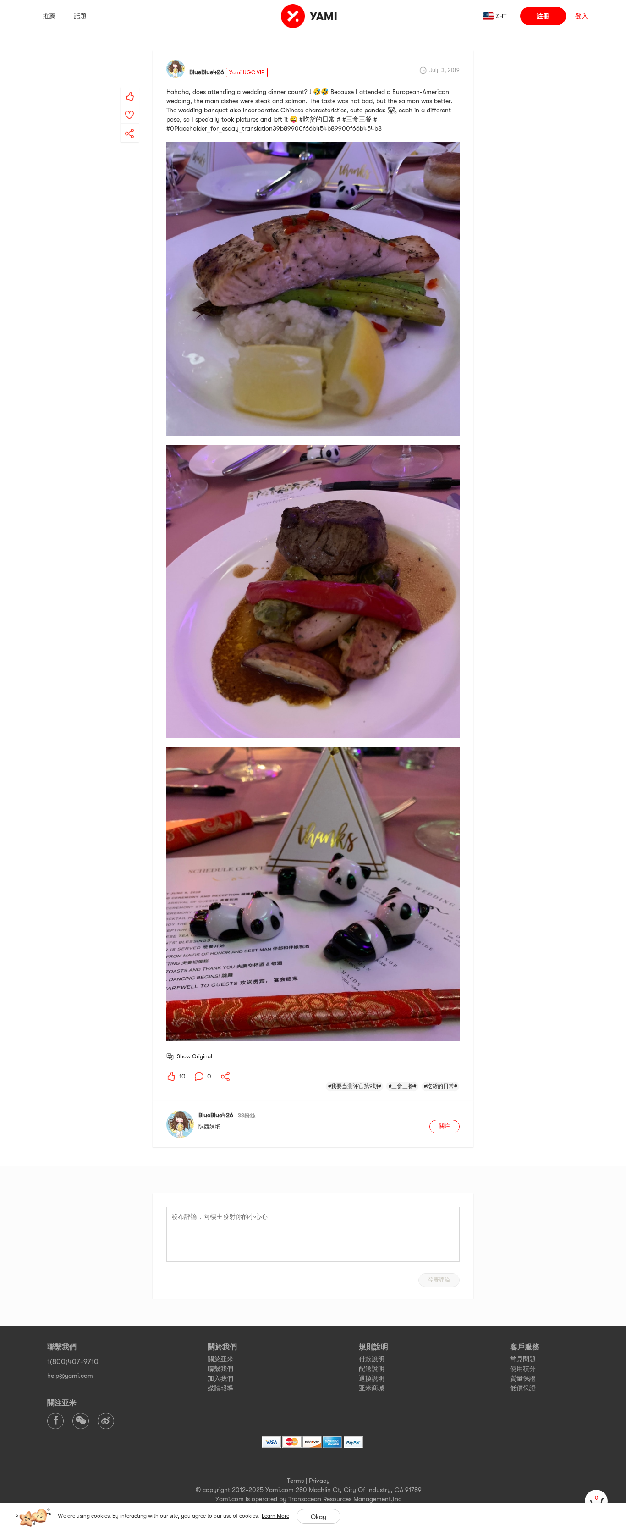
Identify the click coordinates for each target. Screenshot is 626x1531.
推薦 (49, 16)
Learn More (275, 1516)
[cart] (596, 1501)
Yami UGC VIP (246, 72)
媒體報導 (220, 1388)
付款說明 (371, 1359)
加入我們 (220, 1378)
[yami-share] (130, 124)
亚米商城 (371, 1388)
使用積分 (523, 1368)
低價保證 (523, 1388)
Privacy (319, 1480)
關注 (444, 1126)
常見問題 (523, 1359)
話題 (80, 16)
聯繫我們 (220, 1368)
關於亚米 (220, 1359)
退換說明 (371, 1378)
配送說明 (371, 1368)
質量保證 (523, 1378)
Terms (295, 1480)
